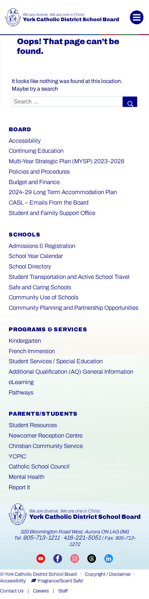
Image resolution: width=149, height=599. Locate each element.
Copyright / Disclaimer (108, 574)
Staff (63, 590)
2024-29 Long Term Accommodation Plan (63, 192)
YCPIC (17, 456)
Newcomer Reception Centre (45, 435)
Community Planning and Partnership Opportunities (73, 308)
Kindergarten (25, 341)
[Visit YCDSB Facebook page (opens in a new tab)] (61, 558)
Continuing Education (36, 151)
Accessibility (25, 141)
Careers (41, 590)
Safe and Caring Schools (40, 287)
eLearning (21, 382)
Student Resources (33, 425)
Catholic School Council (39, 466)
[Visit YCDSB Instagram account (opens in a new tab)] (78, 558)
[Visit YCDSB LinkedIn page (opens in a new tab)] (108, 558)
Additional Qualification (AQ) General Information (71, 371)
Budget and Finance (34, 182)
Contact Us (12, 590)
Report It (19, 487)
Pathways (21, 392)
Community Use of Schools (43, 297)
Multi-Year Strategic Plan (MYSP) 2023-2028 (66, 161)
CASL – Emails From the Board (48, 202)
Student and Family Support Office (52, 213)
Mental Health (26, 477)
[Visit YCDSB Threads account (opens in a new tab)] (95, 558)
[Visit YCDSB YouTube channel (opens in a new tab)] (44, 558)
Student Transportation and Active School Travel (69, 277)
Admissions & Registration (42, 246)
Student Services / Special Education (56, 361)
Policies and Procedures (39, 171)
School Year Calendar (36, 256)
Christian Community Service (46, 446)
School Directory (30, 266)
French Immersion (32, 351)
